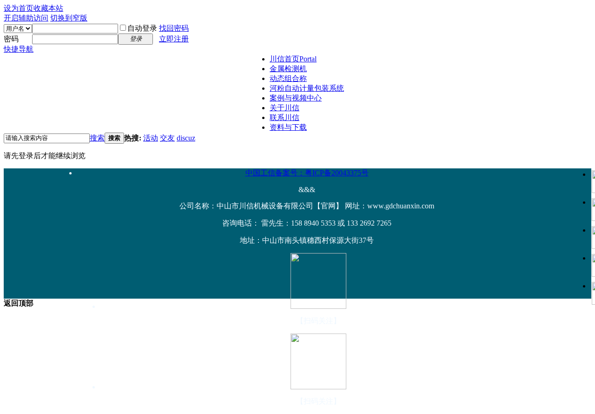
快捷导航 (18, 49)
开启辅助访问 (26, 18)
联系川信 (284, 117)
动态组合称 (288, 78)
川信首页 (293, 59)
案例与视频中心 (296, 98)
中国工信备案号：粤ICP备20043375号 (307, 173)
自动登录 (142, 28)
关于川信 (284, 108)
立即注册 (174, 39)
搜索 (97, 138)
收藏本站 (48, 8)
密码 (11, 39)
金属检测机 (288, 69)
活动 (150, 138)
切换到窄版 (68, 18)
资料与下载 (288, 127)
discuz (186, 138)
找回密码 (174, 28)
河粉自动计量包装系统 (307, 88)
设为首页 (18, 8)
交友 (167, 138)
